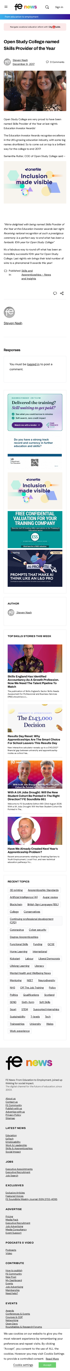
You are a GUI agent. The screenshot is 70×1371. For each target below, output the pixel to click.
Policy (52, 987)
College (14, 911)
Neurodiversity (46, 980)
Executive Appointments (19, 1169)
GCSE (51, 944)
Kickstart (15, 958)
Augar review (50, 897)
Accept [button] (47, 1365)
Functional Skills (19, 944)
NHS (12, 987)
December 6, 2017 (24, 64)
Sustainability (17, 1016)
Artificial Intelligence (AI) (24, 897)
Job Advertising (14, 1226)
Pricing (9, 1216)
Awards (10, 1310)
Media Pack (12, 1219)
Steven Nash (20, 60)
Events (9, 1283)
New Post (11, 1277)
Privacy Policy (13, 1114)
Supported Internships (46, 1009)
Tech (48, 1016)
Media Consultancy (16, 1229)
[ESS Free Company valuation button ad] (35, 529)
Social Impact (13, 1151)
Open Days (12, 1323)
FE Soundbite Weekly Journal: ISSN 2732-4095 (31, 1199)
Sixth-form (28, 1002)
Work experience (19, 1031)
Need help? (12, 1293)
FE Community (14, 1105)
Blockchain (16, 904)
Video (9, 1253)
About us (11, 1098)
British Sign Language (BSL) (43, 904)
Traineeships (17, 1024)
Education (11, 1135)
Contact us (12, 1101)
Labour (29, 958)
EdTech (9, 1138)
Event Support (13, 1232)
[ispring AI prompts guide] (35, 568)
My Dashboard (14, 1280)
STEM (24, 1009)
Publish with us (14, 1108)
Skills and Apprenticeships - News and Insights (36, 274)
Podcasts (11, 1250)
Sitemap (10, 1118)
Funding (37, 944)
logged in (33, 364)
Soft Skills (44, 1002)
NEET (30, 980)
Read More (52, 1358)
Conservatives (32, 911)
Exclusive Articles (15, 1192)
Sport (13, 1009)
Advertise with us (15, 1111)
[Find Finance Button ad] (35, 412)
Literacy (39, 965)
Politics (14, 994)
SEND (13, 1002)
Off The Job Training (32, 987)
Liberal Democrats (49, 958)
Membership (13, 1290)
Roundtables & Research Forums (24, 1326)
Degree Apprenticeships (24, 937)
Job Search (12, 1175)
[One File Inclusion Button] (35, 201)
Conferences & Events (18, 1313)
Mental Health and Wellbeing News (30, 973)
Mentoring (16, 980)
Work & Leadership (16, 1145)
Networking (12, 1320)
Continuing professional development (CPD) (31, 920)
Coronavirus (17, 929)
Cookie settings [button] (23, 1365)
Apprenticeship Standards (43, 890)
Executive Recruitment (18, 1172)
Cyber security (37, 929)
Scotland (49, 994)
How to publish (14, 1270)
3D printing (16, 890)
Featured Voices (15, 1196)
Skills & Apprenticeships (19, 1148)
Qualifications (31, 994)
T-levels (35, 1016)
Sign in (59, 7)
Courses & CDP (14, 1317)
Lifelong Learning (19, 965)
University (35, 1024)
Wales (49, 1024)
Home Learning (18, 951)
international (40, 951)
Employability (13, 1141)
